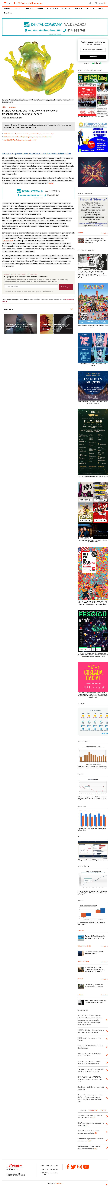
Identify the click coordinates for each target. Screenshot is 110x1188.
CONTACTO (44, 1169)
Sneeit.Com (58, 1183)
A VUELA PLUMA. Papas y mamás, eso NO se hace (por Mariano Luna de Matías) (95, 969)
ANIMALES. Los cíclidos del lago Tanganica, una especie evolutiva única (28, 137)
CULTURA (89, 9)
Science (50, 183)
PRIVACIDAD (45, 1165)
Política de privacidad (48, 291)
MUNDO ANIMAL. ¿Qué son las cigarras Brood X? (20, 140)
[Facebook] (93, 3)
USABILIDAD (54, 1165)
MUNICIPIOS (51, 9)
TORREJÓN (29, 9)
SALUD (77, 9)
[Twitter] (96, 3)
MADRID (40, 9)
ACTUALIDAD (66, 9)
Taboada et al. (7, 241)
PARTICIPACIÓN (44, 1173)
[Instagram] (90, 3)
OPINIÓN (81, 930)
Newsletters (54, 1173)
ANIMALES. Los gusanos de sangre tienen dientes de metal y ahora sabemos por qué (55, 327)
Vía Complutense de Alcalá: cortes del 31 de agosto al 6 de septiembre (95, 240)
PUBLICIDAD (54, 1169)
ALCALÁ (17, 9)
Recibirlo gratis (66, 287)
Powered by (87, 63)
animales (12, 107)
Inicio (8, 9)
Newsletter (8, 13)
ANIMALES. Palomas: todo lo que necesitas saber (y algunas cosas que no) (19, 327)
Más (99, 9)
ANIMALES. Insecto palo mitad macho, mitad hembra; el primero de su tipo (29, 134)
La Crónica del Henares (28, 3)
